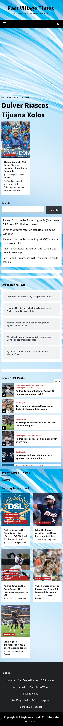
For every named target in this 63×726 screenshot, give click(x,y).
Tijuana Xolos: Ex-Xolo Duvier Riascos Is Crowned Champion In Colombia (15, 167)
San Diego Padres (38, 385)
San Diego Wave (39, 686)
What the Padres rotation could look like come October (29, 231)
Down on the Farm (23, 385)
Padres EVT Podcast (30, 706)
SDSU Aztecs (48, 680)
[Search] (58, 24)
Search (5, 203)
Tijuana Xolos (9, 155)
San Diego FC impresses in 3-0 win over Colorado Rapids (30, 259)
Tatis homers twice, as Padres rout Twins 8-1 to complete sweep (29, 250)
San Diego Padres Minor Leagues (29, 388)
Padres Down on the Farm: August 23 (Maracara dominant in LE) (30, 241)
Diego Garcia (20, 543)
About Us (10, 680)
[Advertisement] (31, 60)
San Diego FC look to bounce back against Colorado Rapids (34, 457)
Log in (6, 672)
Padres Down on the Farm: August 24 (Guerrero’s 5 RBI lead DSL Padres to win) (31, 222)
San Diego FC (21, 419)
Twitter (5, 479)
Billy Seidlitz (52, 539)
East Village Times (31, 8)
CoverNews (49, 717)
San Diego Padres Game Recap (28, 436)
